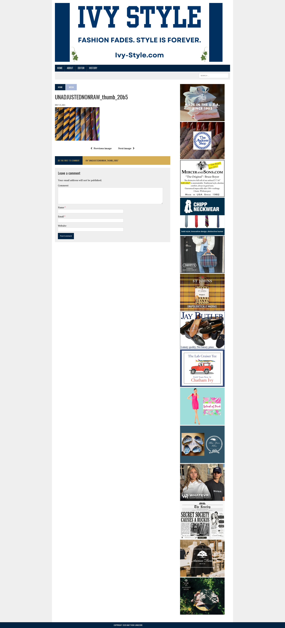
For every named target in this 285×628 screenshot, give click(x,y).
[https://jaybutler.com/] (202, 346)
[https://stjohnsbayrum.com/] (202, 309)
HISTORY (93, 68)
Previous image (103, 148)
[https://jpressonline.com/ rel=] (202, 119)
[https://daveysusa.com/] (202, 271)
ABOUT (70, 68)
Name (61, 207)
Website (62, 225)
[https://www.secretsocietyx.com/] (202, 537)
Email (61, 216)
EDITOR (81, 68)
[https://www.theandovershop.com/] (202, 157)
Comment (63, 185)
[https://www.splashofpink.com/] (202, 423)
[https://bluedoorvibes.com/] (202, 461)
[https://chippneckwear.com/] (202, 233)
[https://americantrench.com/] (202, 574)
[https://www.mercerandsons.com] (202, 195)
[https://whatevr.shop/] (202, 498)
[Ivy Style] (139, 32)
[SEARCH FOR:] (214, 75)
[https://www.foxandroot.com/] (202, 612)
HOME (59, 68)
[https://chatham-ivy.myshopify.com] (202, 384)
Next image (124, 148)
